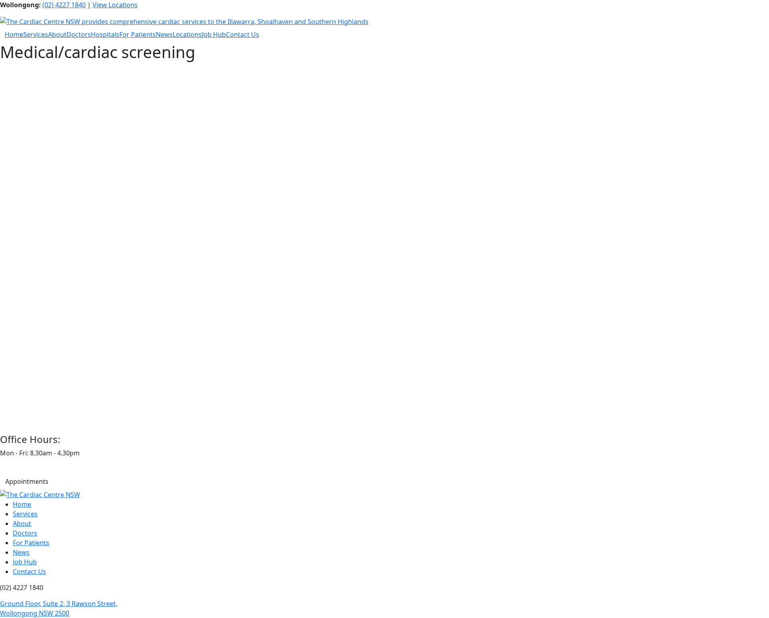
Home (14, 34)
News (164, 34)
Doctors (78, 34)
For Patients (137, 34)
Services (35, 34)
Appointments (26, 481)
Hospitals (105, 34)
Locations (187, 34)
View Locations (115, 4)
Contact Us (242, 34)
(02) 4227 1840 (64, 4)
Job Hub (214, 34)
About (57, 34)
